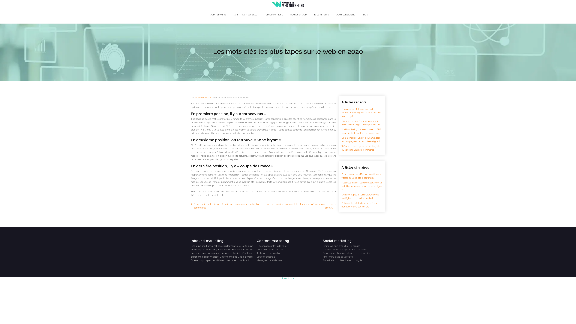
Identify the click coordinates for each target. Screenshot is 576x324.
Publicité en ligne (274, 14)
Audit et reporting (345, 14)
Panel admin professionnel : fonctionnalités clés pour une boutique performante (227, 206)
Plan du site (288, 278)
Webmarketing (218, 14)
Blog (365, 14)
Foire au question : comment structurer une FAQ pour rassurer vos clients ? (299, 206)
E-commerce (321, 14)
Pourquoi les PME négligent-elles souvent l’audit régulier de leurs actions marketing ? (361, 113)
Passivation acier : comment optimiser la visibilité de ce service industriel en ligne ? (362, 186)
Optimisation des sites (245, 14)
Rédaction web (298, 14)
